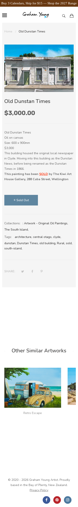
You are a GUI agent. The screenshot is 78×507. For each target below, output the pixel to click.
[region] (39, 3)
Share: (9, 271)
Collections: (12, 223)
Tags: (8, 237)
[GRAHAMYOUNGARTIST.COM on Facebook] (46, 500)
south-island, (13, 248)
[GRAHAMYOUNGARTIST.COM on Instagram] (68, 500)
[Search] (65, 15)
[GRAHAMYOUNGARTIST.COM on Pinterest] (57, 500)
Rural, (61, 243)
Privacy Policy (39, 490)
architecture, (23, 237)
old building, (47, 243)
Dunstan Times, (28, 243)
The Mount (32, 410)
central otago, (42, 237)
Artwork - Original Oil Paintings (45, 223)
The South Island (16, 230)
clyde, (57, 237)
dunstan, (10, 243)
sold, (69, 243)
